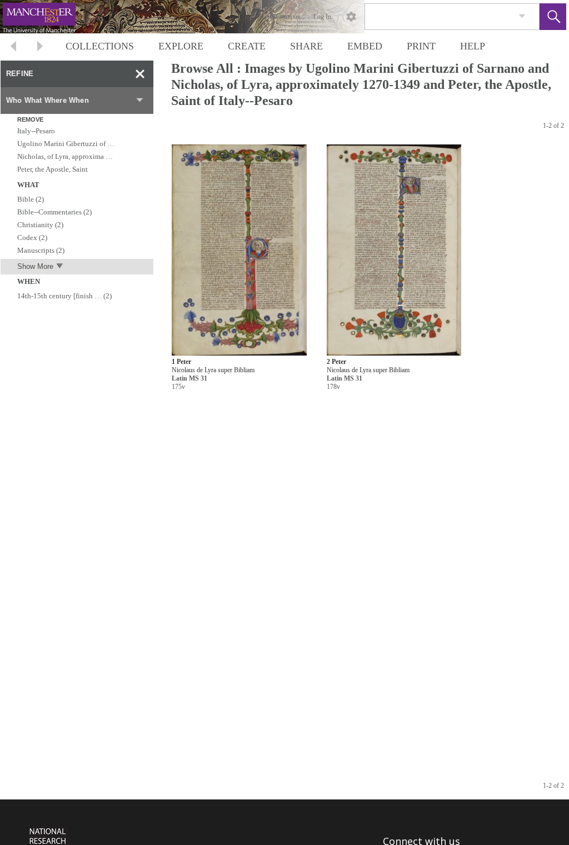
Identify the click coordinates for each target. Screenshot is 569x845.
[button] (553, 16)
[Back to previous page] (13, 47)
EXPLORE (180, 46)
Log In (322, 17)
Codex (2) (32, 237)
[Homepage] (209, 16)
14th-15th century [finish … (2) (64, 296)
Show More (35, 266)
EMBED (364, 46)
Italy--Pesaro (36, 131)
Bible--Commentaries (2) (54, 212)
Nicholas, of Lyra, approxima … (65, 156)
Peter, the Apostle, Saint (52, 169)
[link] (522, 16)
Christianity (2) (40, 225)
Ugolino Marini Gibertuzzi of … (65, 143)
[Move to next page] (40, 47)
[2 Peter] (394, 251)
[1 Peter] (239, 251)
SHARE (306, 46)
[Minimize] (140, 74)
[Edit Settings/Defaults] (351, 16)
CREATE (247, 46)
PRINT (421, 46)
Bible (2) (30, 199)
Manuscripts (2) (40, 250)
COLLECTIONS (100, 46)
